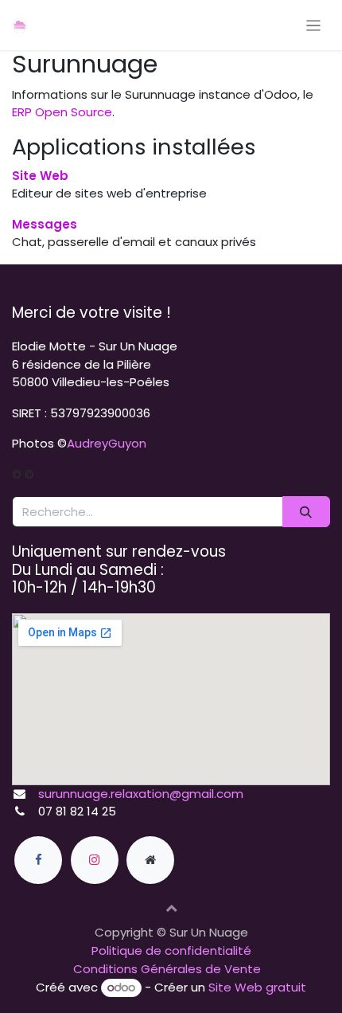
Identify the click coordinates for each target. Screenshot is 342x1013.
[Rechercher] (306, 511)
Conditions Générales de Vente (167, 968)
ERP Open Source (62, 112)
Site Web (40, 175)
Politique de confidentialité (171, 950)
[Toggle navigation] (314, 25)
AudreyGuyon (106, 443)
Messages (44, 224)
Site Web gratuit (257, 987)
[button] (171, 907)
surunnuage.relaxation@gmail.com (140, 793)
